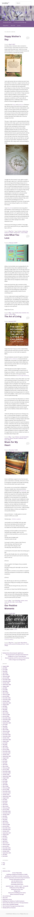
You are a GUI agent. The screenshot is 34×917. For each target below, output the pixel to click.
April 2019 (5, 804)
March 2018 (5, 823)
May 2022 (5, 744)
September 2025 (7, 684)
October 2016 (6, 851)
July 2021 (5, 759)
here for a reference (12, 358)
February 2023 (6, 731)
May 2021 (5, 763)
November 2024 (7, 699)
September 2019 (7, 796)
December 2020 (6, 771)
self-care (10, 602)
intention (24, 312)
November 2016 (7, 849)
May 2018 (5, 819)
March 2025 (5, 693)
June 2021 (5, 761)
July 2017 (5, 836)
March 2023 (5, 729)
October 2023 (6, 721)
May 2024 (5, 709)
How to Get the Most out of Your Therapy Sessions (15, 902)
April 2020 (5, 784)
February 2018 (6, 824)
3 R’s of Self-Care (7, 896)
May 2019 (5, 803)
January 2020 (6, 789)
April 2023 (5, 728)
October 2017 (6, 831)
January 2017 (6, 846)
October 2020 (6, 774)
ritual (6, 602)
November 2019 (7, 793)
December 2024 (6, 698)
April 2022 (5, 746)
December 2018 (6, 811)
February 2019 (6, 808)
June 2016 (5, 856)
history (14, 104)
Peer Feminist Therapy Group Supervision (13, 906)
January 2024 (6, 716)
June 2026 (5, 669)
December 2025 (6, 679)
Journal (18, 25)
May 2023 (5, 726)
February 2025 (6, 694)
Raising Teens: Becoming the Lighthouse (13, 653)
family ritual (18, 312)
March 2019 (5, 806)
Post (12, 231)
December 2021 (6, 751)
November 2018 (7, 813)
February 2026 (6, 676)
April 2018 (5, 821)
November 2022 (7, 736)
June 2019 (5, 801)
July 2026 (5, 668)
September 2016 (7, 853)
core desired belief (24, 437)
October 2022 (6, 738)
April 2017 (5, 841)
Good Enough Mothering (23, 375)
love (28, 312)
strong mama (17, 232)
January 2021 (6, 769)
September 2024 (7, 703)
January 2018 (6, 826)
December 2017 (6, 828)
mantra (19, 231)
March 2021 (5, 766)
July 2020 (5, 779)
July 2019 (5, 799)
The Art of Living (13, 316)
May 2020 (5, 783)
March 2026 (5, 674)
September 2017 (7, 833)
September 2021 (7, 756)
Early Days (17, 600)
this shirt (10, 208)
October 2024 (6, 701)
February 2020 (6, 788)
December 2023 (6, 718)
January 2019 (6, 809)
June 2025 (5, 689)
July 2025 (5, 688)
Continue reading (9, 639)
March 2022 (5, 748)
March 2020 (5, 786)
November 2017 (7, 829)
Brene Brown (24, 642)
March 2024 (5, 713)
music (26, 600)
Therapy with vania (7, 22)
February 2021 (6, 768)
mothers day (25, 231)
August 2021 (6, 758)
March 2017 (5, 843)
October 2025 (6, 683)
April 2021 (5, 764)
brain (19, 642)
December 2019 (6, 791)
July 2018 (5, 816)
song (13, 602)
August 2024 (6, 704)
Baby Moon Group (7, 899)
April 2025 (5, 691)
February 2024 (6, 714)
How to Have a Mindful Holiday (10, 904)
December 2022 (6, 734)
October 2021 (6, 754)
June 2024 (5, 708)
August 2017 (6, 834)
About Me (13, 25)
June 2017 (5, 838)
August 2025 (6, 686)
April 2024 (5, 711)
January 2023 (6, 733)
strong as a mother (9, 232)
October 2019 (6, 794)
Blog (10, 231)
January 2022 (6, 749)
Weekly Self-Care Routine (9, 907)
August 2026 (6, 666)
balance (17, 437)
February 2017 (6, 844)
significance (20, 104)
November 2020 (7, 773)
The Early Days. (23, 490)
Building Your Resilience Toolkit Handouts (13, 901)
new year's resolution (18, 438)
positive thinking (16, 644)
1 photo (15, 629)
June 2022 (5, 743)
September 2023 (7, 723)
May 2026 (5, 671)
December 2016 (6, 848)
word (25, 438)
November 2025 (7, 681)
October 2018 (6, 814)
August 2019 (6, 798)
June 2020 (5, 781)
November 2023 (7, 719)
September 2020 (7, 776)
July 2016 (5, 854)
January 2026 (6, 678)
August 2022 (6, 741)
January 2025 (6, 696)
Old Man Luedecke (16, 519)
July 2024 (5, 706)
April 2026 (5, 673)
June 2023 (5, 724)
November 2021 (7, 753)
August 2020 (6, 778)
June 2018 (5, 818)
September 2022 (7, 739)
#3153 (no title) (6, 871)
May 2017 (5, 839)
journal (6, 644)
